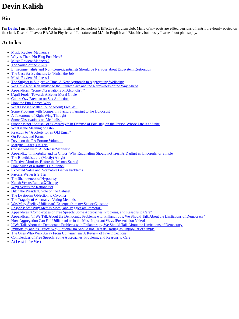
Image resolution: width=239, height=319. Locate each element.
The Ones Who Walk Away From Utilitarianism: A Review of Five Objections (69, 233)
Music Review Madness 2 (30, 61)
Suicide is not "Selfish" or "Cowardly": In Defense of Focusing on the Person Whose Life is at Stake (85, 124)
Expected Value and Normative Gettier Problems (47, 170)
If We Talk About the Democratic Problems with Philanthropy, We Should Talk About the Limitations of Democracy (97, 225)
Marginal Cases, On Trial (29, 145)
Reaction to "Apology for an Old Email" (41, 132)
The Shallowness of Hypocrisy (34, 179)
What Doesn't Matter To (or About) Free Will (44, 107)
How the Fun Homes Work (31, 103)
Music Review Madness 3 (30, 52)
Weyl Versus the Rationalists (32, 187)
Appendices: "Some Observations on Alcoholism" (48, 90)
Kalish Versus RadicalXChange (34, 183)
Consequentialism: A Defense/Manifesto (40, 149)
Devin (12, 28)
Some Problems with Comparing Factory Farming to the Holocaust (60, 111)
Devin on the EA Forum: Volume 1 (37, 141)
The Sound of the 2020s (29, 65)
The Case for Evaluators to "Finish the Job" (43, 73)
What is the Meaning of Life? (32, 128)
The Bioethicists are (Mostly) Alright (38, 158)
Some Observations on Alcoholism (36, 120)
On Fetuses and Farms (27, 136)
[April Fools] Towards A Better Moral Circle (44, 94)
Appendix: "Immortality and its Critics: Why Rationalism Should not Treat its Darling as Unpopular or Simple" (92, 153)
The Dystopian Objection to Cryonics (39, 195)
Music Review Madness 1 (30, 78)
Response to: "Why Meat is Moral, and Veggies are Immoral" (56, 208)
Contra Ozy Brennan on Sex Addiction (40, 99)
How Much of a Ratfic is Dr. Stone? (37, 166)
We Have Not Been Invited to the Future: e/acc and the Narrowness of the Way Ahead (74, 86)
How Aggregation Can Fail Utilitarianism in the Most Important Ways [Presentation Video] (78, 221)
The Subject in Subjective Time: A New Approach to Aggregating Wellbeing (67, 82)
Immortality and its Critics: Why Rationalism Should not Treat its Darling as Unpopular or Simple (83, 229)
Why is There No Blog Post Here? (36, 57)
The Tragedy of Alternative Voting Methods (43, 200)
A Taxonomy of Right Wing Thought (38, 115)
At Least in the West (26, 242)
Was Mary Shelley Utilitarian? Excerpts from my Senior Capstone (59, 204)
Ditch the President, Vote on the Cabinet (40, 191)
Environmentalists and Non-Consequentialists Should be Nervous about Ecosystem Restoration (81, 69)
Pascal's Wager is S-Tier (28, 174)
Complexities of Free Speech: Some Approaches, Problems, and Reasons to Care (70, 237)
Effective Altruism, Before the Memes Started (44, 162)
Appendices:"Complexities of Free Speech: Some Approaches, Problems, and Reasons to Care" (81, 212)
